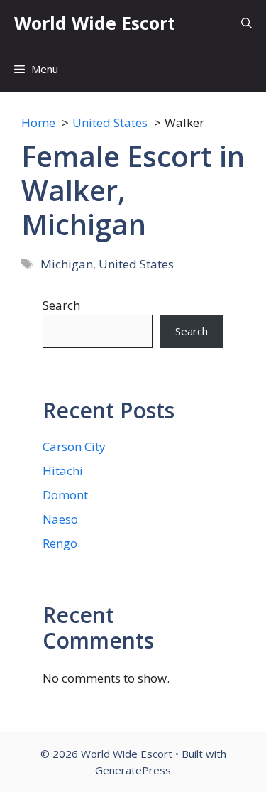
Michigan (66, 264)
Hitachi (63, 470)
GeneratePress (133, 770)
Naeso (60, 519)
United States (136, 264)
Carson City (74, 446)
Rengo (60, 543)
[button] (246, 23)
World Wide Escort (94, 23)
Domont (65, 495)
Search (61, 305)
